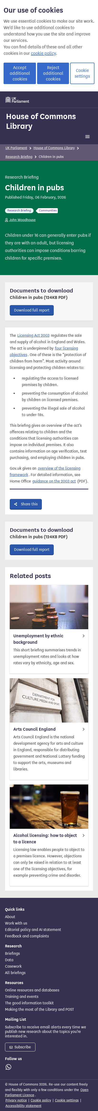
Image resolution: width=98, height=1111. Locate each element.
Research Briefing (18, 157)
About (10, 917)
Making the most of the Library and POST (39, 1009)
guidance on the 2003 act (54, 481)
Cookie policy (41, 1100)
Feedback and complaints (27, 936)
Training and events (21, 997)
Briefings (12, 953)
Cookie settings (82, 73)
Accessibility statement (23, 1106)
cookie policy (43, 53)
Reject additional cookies (53, 73)
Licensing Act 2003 (33, 335)
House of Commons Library (41, 121)
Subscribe (22, 1047)
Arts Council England (34, 729)
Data (9, 960)
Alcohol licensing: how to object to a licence (45, 839)
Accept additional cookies (20, 73)
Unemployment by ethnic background (38, 639)
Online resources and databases (32, 990)
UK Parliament (16, 148)
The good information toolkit (29, 1003)
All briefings (15, 973)
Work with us (16, 923)
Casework (13, 966)
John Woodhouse (22, 220)
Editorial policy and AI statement (33, 930)
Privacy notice (16, 1100)
